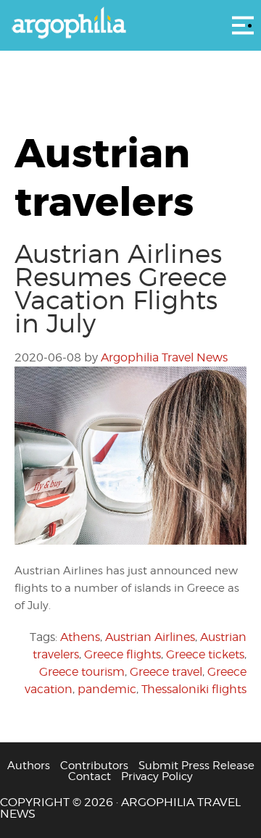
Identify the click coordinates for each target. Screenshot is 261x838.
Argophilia (130, 24)
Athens (80, 637)
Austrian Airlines (150, 637)
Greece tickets (205, 654)
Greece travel (166, 672)
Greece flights (122, 654)
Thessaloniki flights (193, 689)
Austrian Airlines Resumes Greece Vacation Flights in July (120, 288)
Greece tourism (82, 672)
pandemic (107, 689)
